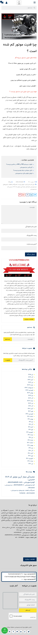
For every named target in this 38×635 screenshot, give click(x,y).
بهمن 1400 (30, 445)
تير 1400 (30, 464)
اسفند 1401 (30, 416)
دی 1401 (31, 422)
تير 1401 (31, 437)
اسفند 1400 (30, 443)
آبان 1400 (30, 453)
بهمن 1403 (30, 393)
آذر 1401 (31, 424)
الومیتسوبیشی (29, 482)
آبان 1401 (30, 427)
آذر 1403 (30, 398)
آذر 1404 (30, 377)
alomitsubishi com (14, 482)
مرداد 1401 (30, 435)
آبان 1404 (30, 380)
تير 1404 (30, 382)
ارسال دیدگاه (31, 254)
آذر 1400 (30, 450)
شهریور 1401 (29, 432)
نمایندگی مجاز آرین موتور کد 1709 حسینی (19, 187)
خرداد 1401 (30, 440)
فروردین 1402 (29, 414)
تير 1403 (30, 403)
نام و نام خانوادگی (31, 227)
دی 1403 (30, 395)
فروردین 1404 (29, 390)
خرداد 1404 (30, 385)
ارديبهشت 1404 (29, 388)
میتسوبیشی (8, 485)
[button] (3, 3)
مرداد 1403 (30, 401)
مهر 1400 (30, 456)
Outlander (22, 493)
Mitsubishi (31, 488)
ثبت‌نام (28, 610)
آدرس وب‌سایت (32, 244)
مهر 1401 (30, 429)
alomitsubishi (30, 493)
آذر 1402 (30, 406)
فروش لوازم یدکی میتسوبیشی (24, 173)
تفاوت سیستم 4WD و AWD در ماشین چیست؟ (19, 164)
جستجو (7, 339)
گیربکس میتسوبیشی (26, 167)
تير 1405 (30, 374)
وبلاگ (9, 182)
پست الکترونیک (32, 235)
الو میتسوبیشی (30, 485)
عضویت (7, 360)
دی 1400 (31, 448)
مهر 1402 (30, 411)
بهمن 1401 (30, 419)
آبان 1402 (30, 408)
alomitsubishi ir (18, 485)
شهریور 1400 (29, 458)
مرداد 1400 (30, 461)
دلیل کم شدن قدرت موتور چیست (26, 184)
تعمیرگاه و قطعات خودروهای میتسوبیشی (23, 490)
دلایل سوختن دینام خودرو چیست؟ (23, 170)
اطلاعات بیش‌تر (29, 319)
